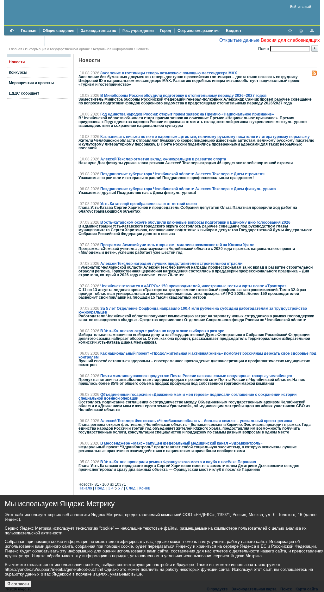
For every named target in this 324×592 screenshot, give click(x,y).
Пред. (100, 488)
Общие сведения (58, 30)
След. (131, 488)
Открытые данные (239, 40)
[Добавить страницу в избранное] (290, 31)
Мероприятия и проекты (31, 83)
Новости (142, 49)
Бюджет (233, 30)
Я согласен (18, 584)
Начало (85, 488)
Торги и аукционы (25, 41)
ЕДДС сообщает (24, 93)
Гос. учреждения (138, 30)
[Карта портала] (312, 31)
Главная (28, 30)
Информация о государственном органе (57, 49)
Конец (144, 488)
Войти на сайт (301, 7)
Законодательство (98, 30)
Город (165, 30)
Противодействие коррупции (75, 41)
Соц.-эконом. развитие (199, 30)
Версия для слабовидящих (290, 40)
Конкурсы (18, 72)
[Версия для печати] (301, 31)
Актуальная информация (113, 49)
